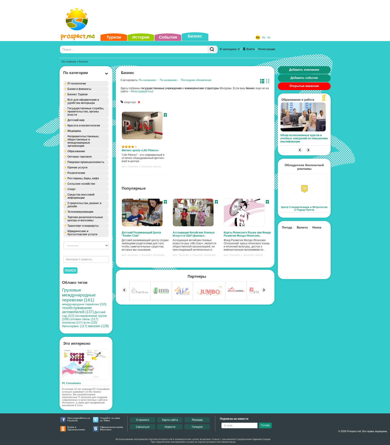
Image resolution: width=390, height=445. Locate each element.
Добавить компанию (304, 69)
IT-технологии (76, 83)
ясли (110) (90, 322)
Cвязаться (142, 427)
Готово (265, 425)
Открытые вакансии (304, 86)
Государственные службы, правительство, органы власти (85, 111)
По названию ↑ (148, 80)
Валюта (302, 227)
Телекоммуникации (80, 211)
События (168, 37)
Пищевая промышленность (85, 162)
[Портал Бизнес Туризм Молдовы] (77, 24)
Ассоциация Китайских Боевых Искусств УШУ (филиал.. (194, 234)
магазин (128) (98, 326)
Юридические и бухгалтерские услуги (82, 233)
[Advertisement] (188, 17)
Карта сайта (170, 420)
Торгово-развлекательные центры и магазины (85, 219)
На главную (68, 61)
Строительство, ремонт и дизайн (84, 205)
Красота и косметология (83, 125)
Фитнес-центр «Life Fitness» (140, 150)
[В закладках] (165, 115)
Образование (76, 151)
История (140, 37)
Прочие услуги (77, 167)
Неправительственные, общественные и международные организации (83, 141)
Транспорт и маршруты (83, 225)
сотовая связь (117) (83, 319)
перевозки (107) (72, 322)
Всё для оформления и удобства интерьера (83, 101)
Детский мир (75, 120)
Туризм (114, 37)
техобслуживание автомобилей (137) (78, 310)
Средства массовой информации (80, 196)
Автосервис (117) (74, 326)
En (268, 37)
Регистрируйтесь (142, 91)
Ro (263, 37)
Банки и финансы (79, 89)
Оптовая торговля (79, 156)
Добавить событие (304, 77)
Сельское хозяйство (81, 183)
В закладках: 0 (230, 49)
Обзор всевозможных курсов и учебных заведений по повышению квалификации (304, 138)
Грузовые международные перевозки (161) (79, 295)
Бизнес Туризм (77, 94)
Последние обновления (196, 80)
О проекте (142, 420)
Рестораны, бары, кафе (83, 178)
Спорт (71, 189)
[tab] (86, 83)
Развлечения (76, 173)
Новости (170, 427)
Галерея (197, 427)
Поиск (70, 270)
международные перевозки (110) (84, 304)
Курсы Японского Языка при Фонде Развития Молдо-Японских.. (247, 234)
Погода (287, 227)
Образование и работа (297, 99)
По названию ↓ (169, 80)
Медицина (74, 131)
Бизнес (195, 36)
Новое (316, 227)
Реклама (197, 420)
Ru (258, 37)
